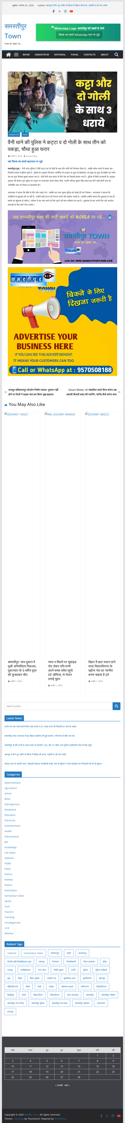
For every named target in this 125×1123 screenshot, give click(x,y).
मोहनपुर (102, 978)
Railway (9, 879)
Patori (8, 868)
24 (12, 1077)
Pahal (74, 54)
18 (30, 1071)
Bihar (26, 54)
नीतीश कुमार (58, 969)
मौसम (28, 986)
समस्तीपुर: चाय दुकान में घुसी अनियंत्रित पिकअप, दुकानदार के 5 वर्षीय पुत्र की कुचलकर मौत (22, 668)
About (104, 54)
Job (6, 841)
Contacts (90, 54)
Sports (8, 901)
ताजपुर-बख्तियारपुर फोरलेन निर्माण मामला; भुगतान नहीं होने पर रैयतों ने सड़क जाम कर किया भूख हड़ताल (33, 392)
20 (61, 1071)
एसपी (69, 953)
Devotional (10, 809)
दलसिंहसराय (25, 969)
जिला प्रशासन (89, 961)
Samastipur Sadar (14, 895)
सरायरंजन (101, 1003)
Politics (8, 874)
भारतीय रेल (51, 978)
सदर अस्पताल (72, 994)
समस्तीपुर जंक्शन (108, 994)
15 (97, 1066)
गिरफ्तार (55, 961)
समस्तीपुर (90, 994)
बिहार (20, 978)
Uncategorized (12, 922)
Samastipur (42, 54)
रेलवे (39, 986)
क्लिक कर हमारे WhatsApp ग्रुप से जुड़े (79, 34)
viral (7, 928)
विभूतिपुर (10, 994)
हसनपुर (10, 1011)
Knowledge (11, 847)
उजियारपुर (55, 953)
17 (12, 1071)
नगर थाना (42, 969)
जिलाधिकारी (71, 961)
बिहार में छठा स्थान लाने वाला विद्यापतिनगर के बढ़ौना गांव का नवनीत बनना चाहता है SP (101, 668)
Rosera (8, 884)
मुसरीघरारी (87, 978)
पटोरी (73, 969)
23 (113, 1071)
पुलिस (85, 969)
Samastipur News (33, 953)
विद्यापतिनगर (101, 986)
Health (8, 831)
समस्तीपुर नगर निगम (15, 1003)
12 (47, 1066)
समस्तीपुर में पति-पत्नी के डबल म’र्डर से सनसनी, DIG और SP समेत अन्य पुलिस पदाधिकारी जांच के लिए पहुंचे (48, 745)
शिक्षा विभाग (38, 994)
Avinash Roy (31, 156)
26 (47, 1077)
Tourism (9, 911)
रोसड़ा (51, 986)
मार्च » (67, 1085)
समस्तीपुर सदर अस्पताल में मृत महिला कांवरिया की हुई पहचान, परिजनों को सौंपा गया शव (40, 735)
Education (10, 815)
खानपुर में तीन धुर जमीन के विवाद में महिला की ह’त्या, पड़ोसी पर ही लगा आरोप (77, 5)
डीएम (105, 961)
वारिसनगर (85, 986)
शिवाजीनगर (54, 994)
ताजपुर (10, 969)
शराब (24, 994)
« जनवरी (59, 1085)
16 (113, 1066)
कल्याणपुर (82, 953)
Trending (9, 917)
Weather (9, 933)
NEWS (25, 135)
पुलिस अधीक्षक (101, 969)
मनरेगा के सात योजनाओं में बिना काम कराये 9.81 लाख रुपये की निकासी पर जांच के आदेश (40, 726)
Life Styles (10, 852)
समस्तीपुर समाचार (82, 1003)
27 (61, 1077)
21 (79, 1071)
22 (97, 1071)
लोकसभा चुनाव (67, 986)
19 (47, 1071)
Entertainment (12, 825)
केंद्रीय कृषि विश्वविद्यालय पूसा (19, 961)
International (12, 836)
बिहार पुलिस (34, 978)
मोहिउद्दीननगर (12, 986)
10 (12, 1066)
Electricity (10, 820)
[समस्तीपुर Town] (8, 55)
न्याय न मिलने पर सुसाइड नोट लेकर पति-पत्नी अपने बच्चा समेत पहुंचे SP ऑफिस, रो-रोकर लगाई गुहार (62, 670)
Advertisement (13, 782)
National (60, 54)
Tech (7, 906)
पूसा (8, 978)
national (11, 953)
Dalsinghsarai (12, 804)
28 (79, 1077)
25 (30, 1077)
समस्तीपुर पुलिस (37, 1003)
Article (8, 793)
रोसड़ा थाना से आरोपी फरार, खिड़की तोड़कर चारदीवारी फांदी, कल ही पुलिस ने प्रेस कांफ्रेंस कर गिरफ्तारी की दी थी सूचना (53, 763)
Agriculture (11, 788)
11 (30, 1066)
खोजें (116, 706)
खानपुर (42, 961)
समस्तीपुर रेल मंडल (59, 1003)
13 (61, 1066)
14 (79, 1066)
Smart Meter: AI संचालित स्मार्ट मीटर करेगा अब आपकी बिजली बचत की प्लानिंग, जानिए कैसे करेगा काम (91, 392)
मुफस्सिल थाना (69, 978)
